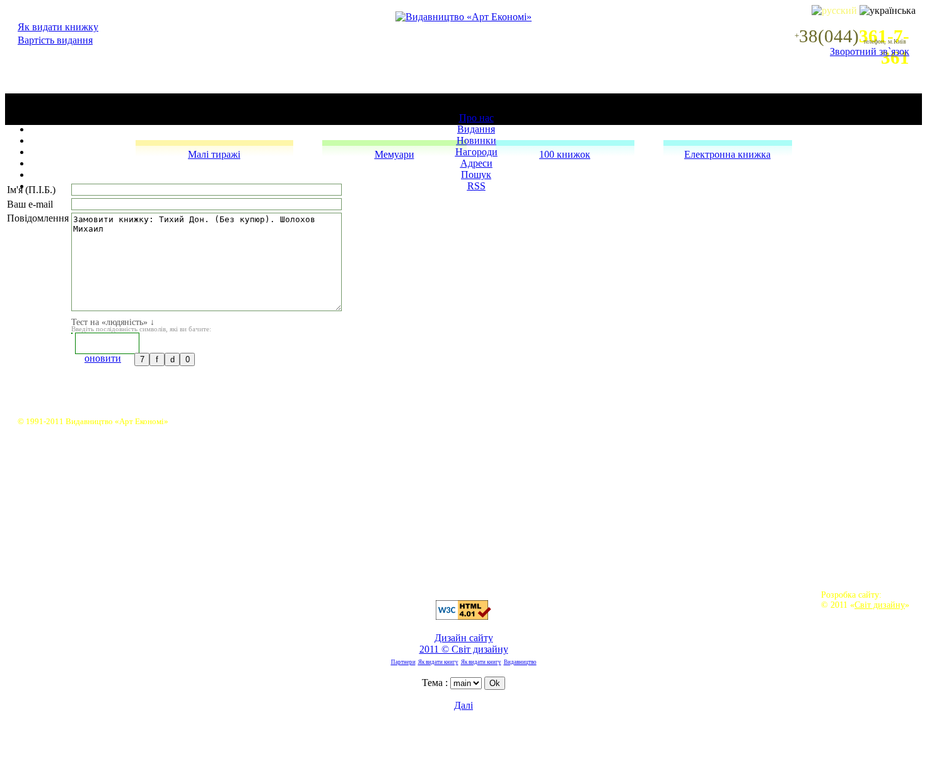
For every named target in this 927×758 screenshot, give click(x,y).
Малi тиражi (214, 154)
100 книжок (564, 154)
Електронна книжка (727, 154)
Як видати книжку (58, 26)
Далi (463, 705)
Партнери (403, 662)
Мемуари (394, 154)
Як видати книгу (438, 662)
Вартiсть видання (55, 40)
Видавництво (520, 662)
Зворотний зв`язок (869, 51)
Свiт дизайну (879, 605)
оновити (103, 358)
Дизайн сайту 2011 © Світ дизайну (463, 643)
